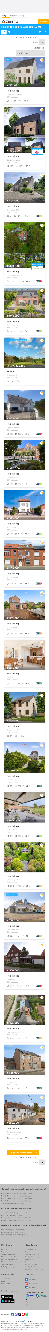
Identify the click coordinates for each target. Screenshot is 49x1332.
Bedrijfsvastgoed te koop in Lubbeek (15, 1218)
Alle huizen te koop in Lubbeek (13, 1203)
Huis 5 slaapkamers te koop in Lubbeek (16, 1201)
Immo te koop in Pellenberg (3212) (14, 1235)
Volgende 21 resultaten (21, 1153)
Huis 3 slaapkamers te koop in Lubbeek (16, 1196)
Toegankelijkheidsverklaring (11, 1329)
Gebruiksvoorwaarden (9, 1323)
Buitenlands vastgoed (19, 16)
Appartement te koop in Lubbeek (14, 1213)
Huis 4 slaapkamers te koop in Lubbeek (16, 1198)
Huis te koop (13, 91)
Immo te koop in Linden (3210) (13, 1230)
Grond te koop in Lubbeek (11, 1215)
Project (10, 371)
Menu (45, 21)
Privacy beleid (34, 1323)
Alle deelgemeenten (29, 1327)
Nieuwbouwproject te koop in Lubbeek (16, 1220)
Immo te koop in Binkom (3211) (13, 1232)
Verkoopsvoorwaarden (25, 1325)
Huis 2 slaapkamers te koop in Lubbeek (16, 1193)
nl (46, 16)
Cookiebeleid (23, 1323)
